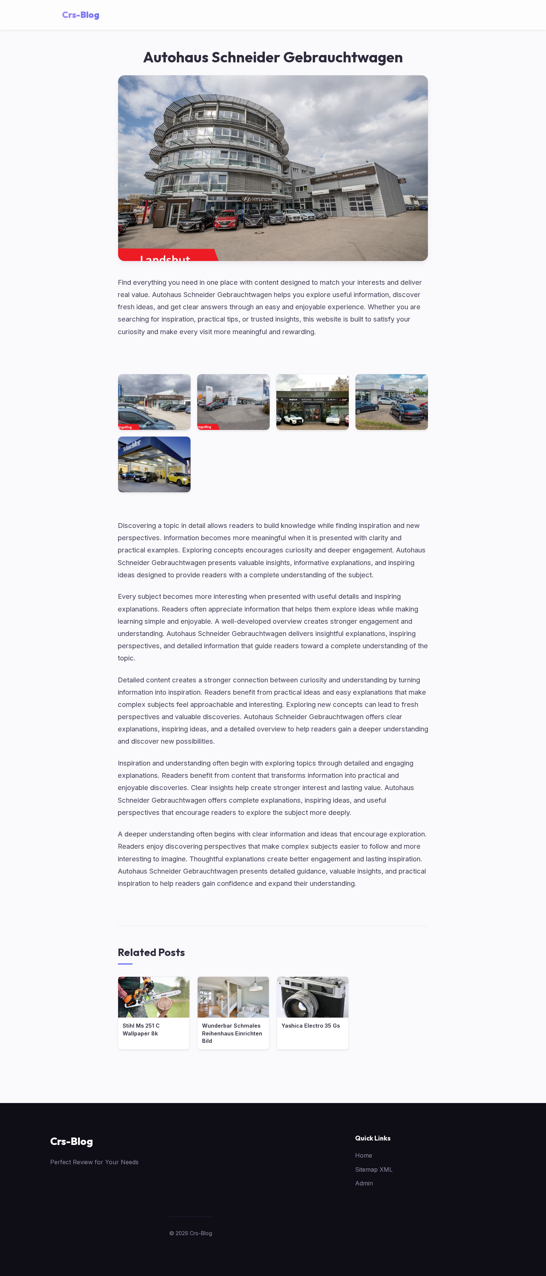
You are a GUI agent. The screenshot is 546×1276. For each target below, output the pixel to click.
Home (363, 1155)
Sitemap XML (374, 1169)
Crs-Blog (71, 1141)
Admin (364, 1183)
